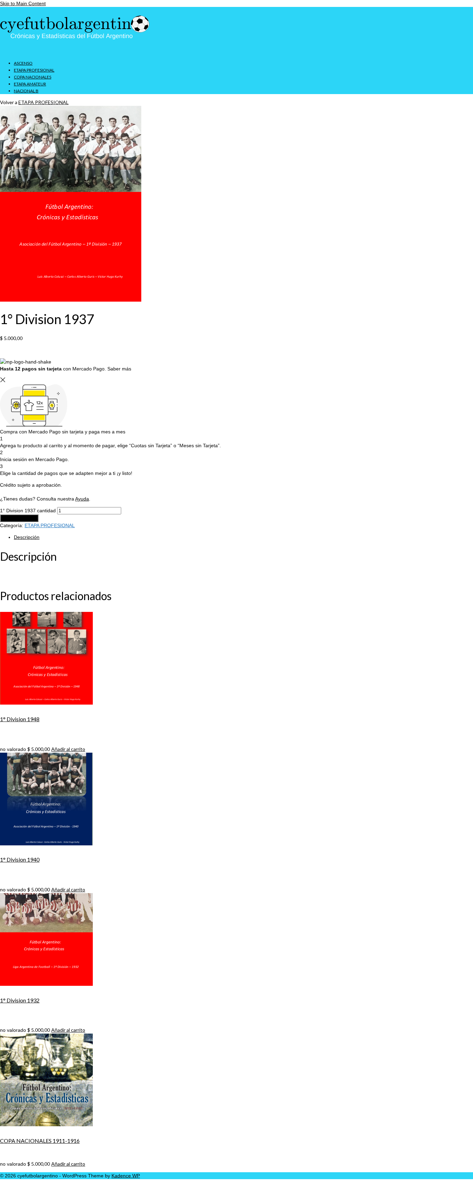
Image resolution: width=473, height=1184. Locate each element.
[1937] (70, 300)
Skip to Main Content (23, 3)
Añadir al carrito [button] (68, 749)
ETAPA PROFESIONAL (43, 102)
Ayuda (82, 499)
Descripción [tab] (26, 537)
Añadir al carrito (19, 518)
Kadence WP (125, 1175)
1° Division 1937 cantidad (28, 510)
